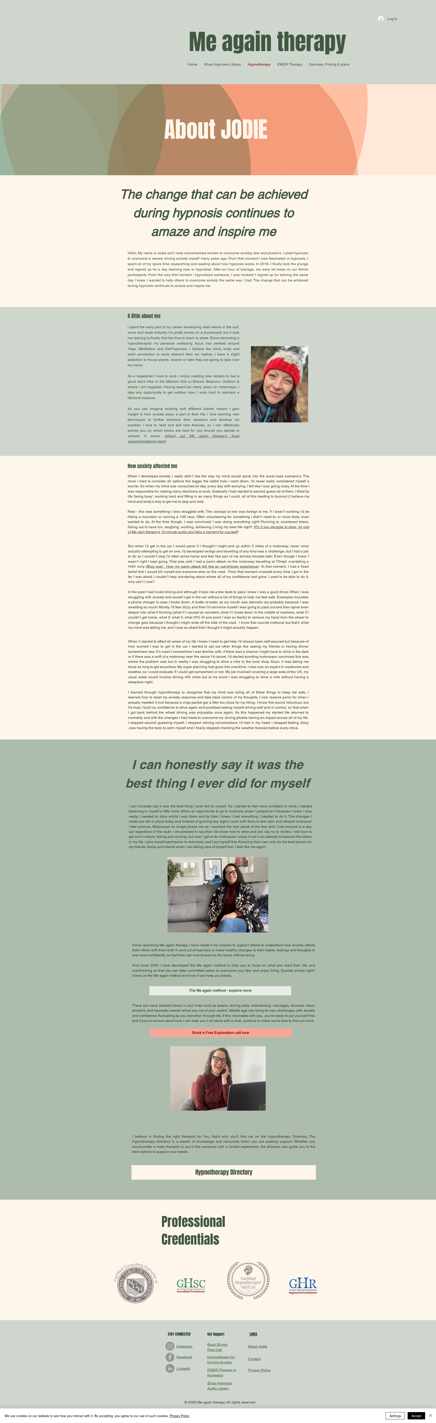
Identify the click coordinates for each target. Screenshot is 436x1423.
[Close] (430, 1415)
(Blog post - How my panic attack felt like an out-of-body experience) (202, 566)
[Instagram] (170, 1346)
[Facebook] (170, 1357)
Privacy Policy (179, 1415)
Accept (416, 1415)
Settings (395, 1415)
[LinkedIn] (170, 1368)
